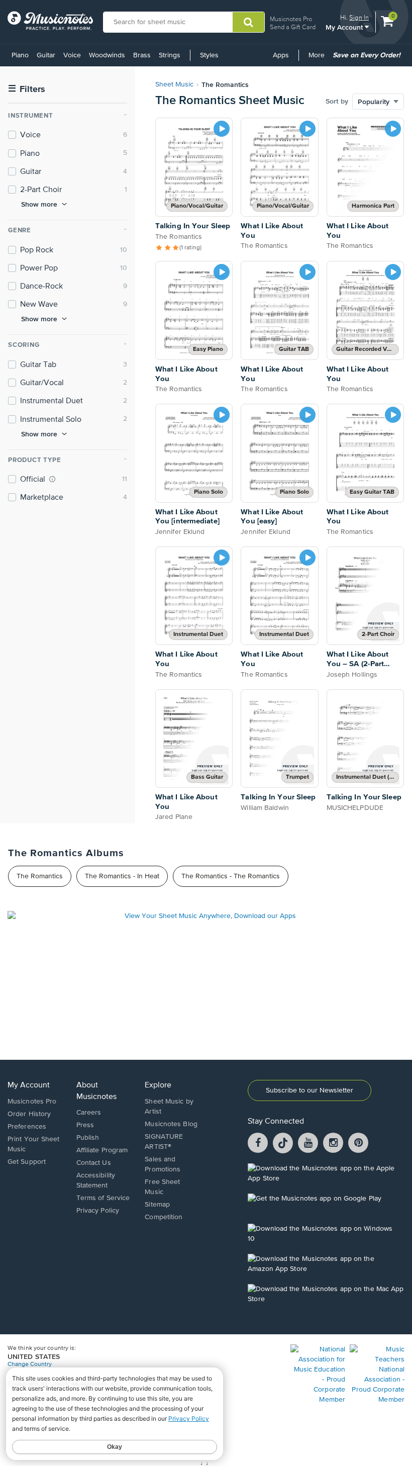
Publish (87, 1137)
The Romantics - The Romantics (230, 876)
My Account (345, 27)
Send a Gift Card (293, 27)
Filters (26, 89)
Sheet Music (174, 84)
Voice (72, 55)
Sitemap (157, 1204)
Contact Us (93, 1162)
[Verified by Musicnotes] (52, 479)
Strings (169, 55)
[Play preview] (222, 129)
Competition (163, 1217)
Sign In (359, 17)
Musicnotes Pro (291, 19)
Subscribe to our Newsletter (309, 1090)
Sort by (337, 101)
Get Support (27, 1161)
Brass (142, 55)
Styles (209, 55)
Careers (88, 1112)
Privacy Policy (97, 1210)
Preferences (27, 1126)
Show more (39, 204)
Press (85, 1125)
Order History (29, 1114)
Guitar (46, 55)
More (318, 58)
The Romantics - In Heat (122, 876)
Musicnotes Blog (171, 1124)
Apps (281, 55)
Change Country (30, 1364)
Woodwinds (107, 55)
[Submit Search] (248, 22)
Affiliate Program (102, 1150)
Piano (20, 55)
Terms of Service (103, 1198)
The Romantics (40, 876)
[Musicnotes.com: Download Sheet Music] (50, 20)
